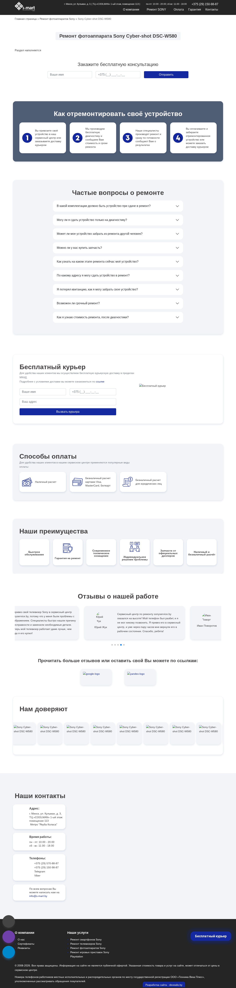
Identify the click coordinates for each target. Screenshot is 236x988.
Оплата (179, 9)
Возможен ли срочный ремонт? (78, 303)
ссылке (100, 381)
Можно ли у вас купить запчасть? (79, 247)
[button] (112, 645)
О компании (131, 9)
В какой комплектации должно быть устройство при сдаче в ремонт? (104, 205)
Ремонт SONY (156, 9)
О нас (21, 939)
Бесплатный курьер (211, 936)
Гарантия (194, 9)
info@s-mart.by (38, 896)
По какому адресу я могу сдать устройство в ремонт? (93, 275)
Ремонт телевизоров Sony (86, 943)
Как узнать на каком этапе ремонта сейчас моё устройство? (97, 261)
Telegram (39, 871)
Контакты (211, 9)
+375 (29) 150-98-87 (46, 867)
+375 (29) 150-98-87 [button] (205, 4)
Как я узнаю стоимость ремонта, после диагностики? (93, 317)
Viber (37, 875)
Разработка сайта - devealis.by (163, 984)
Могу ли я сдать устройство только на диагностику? (92, 219)
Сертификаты (26, 943)
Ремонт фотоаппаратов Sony (57, 18)
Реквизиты (24, 948)
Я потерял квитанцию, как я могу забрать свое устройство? (97, 289)
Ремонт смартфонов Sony (86, 939)
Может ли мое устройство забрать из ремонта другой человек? (100, 233)
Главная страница (26, 18)
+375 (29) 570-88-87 (46, 863)
